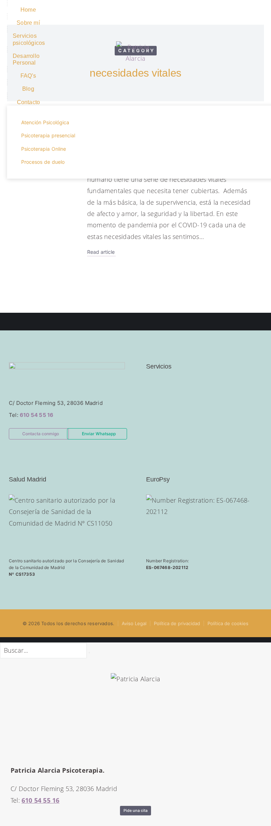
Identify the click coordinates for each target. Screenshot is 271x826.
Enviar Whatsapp (99, 433)
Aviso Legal (134, 623)
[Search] (89, 652)
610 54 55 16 (36, 415)
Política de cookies (227, 623)
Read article (101, 252)
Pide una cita (135, 810)
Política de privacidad (177, 623)
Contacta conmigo (40, 433)
